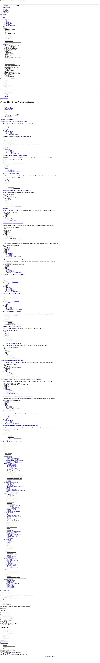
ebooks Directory (8, 40)
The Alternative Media (11, 464)
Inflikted (53, 656)
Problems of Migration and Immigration (14, 478)
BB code (4, 634)
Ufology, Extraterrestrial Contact (11, 558)
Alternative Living (10, 483)
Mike (8, 415)
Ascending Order (7, 603)
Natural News (7, 60)
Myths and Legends (11, 546)
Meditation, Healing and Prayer (13, 571)
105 (9, 302)
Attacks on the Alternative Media (13, 515)
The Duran (7, 75)
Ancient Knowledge (11, 541)
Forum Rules (2, 640)
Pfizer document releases (9, 43)
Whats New (7, 30)
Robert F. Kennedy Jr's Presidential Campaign (20, 136)
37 (8, 350)
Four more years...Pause (9, 410)
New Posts (5, 9)
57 (8, 163)
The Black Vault (8, 56)
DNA (8, 227)
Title (1, 121)
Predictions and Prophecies (12, 556)
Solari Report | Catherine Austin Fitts (12, 45)
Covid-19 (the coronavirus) (15, 505)
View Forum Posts (11, 133)
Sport (8, 491)
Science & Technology (11, 509)
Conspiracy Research (9, 512)
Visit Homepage (11, 152)
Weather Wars (9, 537)
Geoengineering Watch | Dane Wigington (12, 65)
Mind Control (9, 529)
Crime (8, 487)
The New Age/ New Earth (12, 554)
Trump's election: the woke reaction (11, 241)
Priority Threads (10, 457)
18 (8, 213)
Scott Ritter (7, 71)
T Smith (8, 297)
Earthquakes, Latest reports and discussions (15, 470)
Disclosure (9, 561)
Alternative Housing (11, 580)
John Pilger (7, 51)
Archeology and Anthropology (13, 498)
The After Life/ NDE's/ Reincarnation (14, 570)
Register (4, 2)
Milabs (8, 528)
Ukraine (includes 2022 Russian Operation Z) (13, 42)
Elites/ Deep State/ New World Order (14, 520)
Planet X (9, 555)
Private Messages (6, 445)
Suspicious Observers (9, 53)
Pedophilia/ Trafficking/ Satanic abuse (14, 531)
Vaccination (12, 506)
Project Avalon (5, 84)
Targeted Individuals (11, 526)
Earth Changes (10, 553)
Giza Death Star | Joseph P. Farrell (11, 48)
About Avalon (7, 32)
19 (8, 316)
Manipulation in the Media (12, 527)
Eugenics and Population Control (13, 521)
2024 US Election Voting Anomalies (18, 155)
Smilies (4, 635)
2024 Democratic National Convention (12, 311)
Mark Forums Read (11, 23)
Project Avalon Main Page (10, 29)
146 (9, 249)
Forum (4, 18)
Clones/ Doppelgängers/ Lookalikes (13, 518)
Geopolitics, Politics (11, 472)
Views (13, 121)
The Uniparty (6, 208)
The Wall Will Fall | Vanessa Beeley (11, 46)
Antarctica (9, 540)
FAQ (6, 20)
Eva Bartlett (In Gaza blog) (10, 70)
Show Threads (9, 115)
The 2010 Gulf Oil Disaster (15, 468)
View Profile (10, 132)
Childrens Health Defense (10, 64)
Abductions (9, 562)
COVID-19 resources (9, 41)
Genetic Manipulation (11, 523)
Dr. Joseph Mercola (8, 63)
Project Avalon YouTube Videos (13, 459)
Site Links (4, 28)
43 (13, 142)
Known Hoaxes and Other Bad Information (15, 460)
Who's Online (5, 447)
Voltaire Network (8, 52)
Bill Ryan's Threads (8, 453)
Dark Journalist (8, 55)
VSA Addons (47, 656)
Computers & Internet (11, 501)
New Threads (5, 10)
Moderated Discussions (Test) (12, 461)
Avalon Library (5, 37)
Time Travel (9, 548)
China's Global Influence (11, 465)
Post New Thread (4, 98)
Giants (8, 544)
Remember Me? (7, 7)
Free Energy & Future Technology (16, 497)
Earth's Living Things (11, 502)
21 (8, 333)
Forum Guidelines (8, 36)
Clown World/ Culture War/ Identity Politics (15, 486)
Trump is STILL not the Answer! (11, 173)
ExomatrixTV (9, 140)
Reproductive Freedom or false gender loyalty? (14, 259)
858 (9, 145)
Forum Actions (8, 22)
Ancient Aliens (10, 563)
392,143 (6, 96)
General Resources (8, 456)
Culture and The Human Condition (11, 482)
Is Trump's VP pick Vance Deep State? (12, 326)
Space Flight (9, 510)
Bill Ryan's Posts (6, 11)
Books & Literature (10, 485)
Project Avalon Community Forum (9, 646)
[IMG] (4, 637)
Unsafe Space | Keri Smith (10, 47)
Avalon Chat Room (8, 35)
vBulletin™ (7, 651)
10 (11, 142)
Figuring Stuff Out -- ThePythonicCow (14, 462)
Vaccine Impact (8, 69)
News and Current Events (7, 85)
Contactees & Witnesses (11, 565)
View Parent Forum (8, 109)
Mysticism (9, 572)
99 (8, 283)
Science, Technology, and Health (11, 493)
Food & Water (10, 584)
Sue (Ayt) (8, 126)
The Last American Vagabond (10, 49)
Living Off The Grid (9, 579)
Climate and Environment (12, 466)
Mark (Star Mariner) (10, 278)
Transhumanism (10, 557)
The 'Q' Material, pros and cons (13, 535)
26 (8, 231)
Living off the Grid (10, 581)
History (8, 488)
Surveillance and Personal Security (13, 511)
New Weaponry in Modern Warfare (13, 508)
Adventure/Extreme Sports (14, 492)
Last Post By (16, 121)
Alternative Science (11, 496)
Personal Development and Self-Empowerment (16, 490)
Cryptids (9, 543)
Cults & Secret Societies (11, 519)
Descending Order (7, 604)
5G (8, 513)
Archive (4, 647)
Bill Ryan (4, 92)
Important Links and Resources (13, 458)
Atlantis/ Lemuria (10, 542)
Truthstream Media (8, 66)
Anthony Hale (9, 400)
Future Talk (7, 551)
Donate (4, 27)
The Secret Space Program (12, 536)
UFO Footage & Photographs (12, 560)
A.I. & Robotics (10, 494)
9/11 (8, 514)
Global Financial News (11, 471)
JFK (8, 524)
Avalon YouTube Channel (10, 33)
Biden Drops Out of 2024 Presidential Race (13, 293)
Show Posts (15, 115)
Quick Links (7, 24)
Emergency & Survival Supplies (13, 583)
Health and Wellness (11, 504)
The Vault (9, 455)
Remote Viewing (10, 533)
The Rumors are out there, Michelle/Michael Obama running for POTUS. (20, 425)
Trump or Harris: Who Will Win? (16, 274)
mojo (8, 364)
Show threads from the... (4, 593)
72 (8, 180)
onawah (8, 177)
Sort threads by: (3, 597)
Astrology (11, 573)
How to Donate (5, 12)
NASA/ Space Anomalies (12, 532)
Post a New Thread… (9, 107)
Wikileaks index (8, 68)
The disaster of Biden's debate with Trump (13, 360)
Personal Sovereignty (11, 585)
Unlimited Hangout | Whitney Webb (11, 67)
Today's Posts (7, 19)
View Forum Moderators (11, 25)
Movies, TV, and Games (11, 489)
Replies (9, 121)
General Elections (6, 86)
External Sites (5, 44)
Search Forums (5, 448)
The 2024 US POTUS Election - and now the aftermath (16, 190)
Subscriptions (5, 446)
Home (4, 17)
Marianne (8, 315)
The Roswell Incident (14, 567)
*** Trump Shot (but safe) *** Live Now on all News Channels (22, 123)
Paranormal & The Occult (12, 547)
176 (9, 368)
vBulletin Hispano (9, 653)
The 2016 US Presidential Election (16, 474)
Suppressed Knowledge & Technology (14, 534)
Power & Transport (10, 586)
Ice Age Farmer (8, 61)
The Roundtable (8, 454)
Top (21, 441)
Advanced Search (6, 80)
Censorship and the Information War (14, 516)
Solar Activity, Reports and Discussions (14, 479)
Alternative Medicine (11, 495)
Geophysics (9, 503)
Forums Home (5, 449)
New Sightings (10, 559)
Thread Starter (5, 121)
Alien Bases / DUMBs (11, 564)
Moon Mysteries (10, 530)
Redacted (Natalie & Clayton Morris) (12, 72)
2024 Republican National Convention (12, 343)
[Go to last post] (16, 134)
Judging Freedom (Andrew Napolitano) (12, 73)
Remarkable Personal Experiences (13, 577)
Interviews (7, 31)
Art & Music (9, 484)
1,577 (9, 198)
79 (13, 196)
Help (4, 3)
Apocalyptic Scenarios (11, 552)
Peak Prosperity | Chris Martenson (11, 54)
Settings (4, 444)
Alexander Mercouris (9, 74)
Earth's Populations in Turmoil (12, 469)
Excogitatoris (9, 263)
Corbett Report (8, 58)
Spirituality (7, 569)
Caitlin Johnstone (8, 50)
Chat (4, 26)
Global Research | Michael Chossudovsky (12, 57)
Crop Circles (9, 568)
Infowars (6, 59)
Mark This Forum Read (9, 108)
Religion (9, 576)
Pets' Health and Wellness (14, 507)
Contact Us (5, 645)
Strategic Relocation (11, 587)
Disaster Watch (12, 467)
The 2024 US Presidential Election (16, 477)
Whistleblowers (10, 538)
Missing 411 (9, 545)
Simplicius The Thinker (9, 76)
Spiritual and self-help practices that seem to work (16, 578)
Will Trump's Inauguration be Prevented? (13, 223)
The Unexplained (8, 539)
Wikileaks (9, 481)
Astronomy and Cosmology (12, 499)
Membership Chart (8, 34)
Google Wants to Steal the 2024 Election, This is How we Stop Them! (25, 379)
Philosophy (9, 575)
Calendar (6, 21)
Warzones (9, 480)
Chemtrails (9, 517)
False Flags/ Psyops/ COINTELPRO (14, 522)
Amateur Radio (10, 582)
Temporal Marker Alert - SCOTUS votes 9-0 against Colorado (18, 396)
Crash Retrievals (10, 566)
